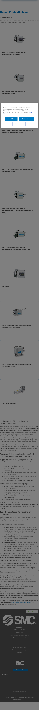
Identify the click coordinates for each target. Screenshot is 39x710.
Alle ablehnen (11, 118)
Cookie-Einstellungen (19, 124)
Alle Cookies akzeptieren (26, 118)
